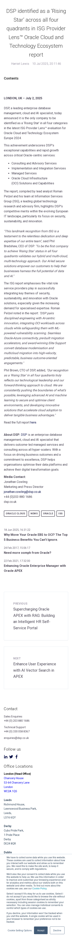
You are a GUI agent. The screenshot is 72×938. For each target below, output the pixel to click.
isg (60, 513)
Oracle (48, 513)
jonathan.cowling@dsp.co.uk (22, 492)
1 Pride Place (12, 834)
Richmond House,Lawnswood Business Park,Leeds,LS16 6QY (20, 808)
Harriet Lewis (20, 64)
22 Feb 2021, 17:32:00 (17, 560)
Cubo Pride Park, (14, 830)
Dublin (8, 852)
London (8, 787)
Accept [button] (40, 930)
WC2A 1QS (10, 791)
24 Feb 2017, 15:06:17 (17, 547)
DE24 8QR (10, 843)
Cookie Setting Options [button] (20, 930)
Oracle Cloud (15, 513)
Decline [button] (57, 930)
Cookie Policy (39, 888)
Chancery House (14, 778)
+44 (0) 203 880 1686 (17, 720)
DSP (24, 435)
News (34, 513)
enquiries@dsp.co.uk (16, 737)
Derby (7, 839)
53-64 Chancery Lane (17, 782)
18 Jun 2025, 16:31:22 (17, 529)
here (33, 422)
